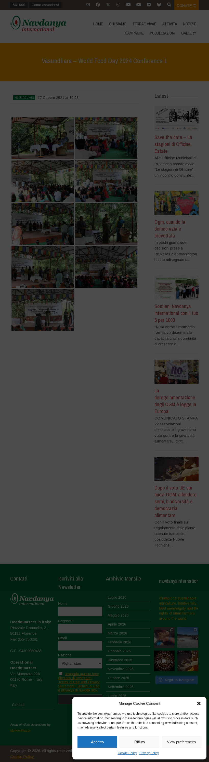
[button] (198, 703)
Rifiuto (139, 742)
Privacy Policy (149, 753)
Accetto (97, 742)
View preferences (181, 742)
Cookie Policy (127, 753)
